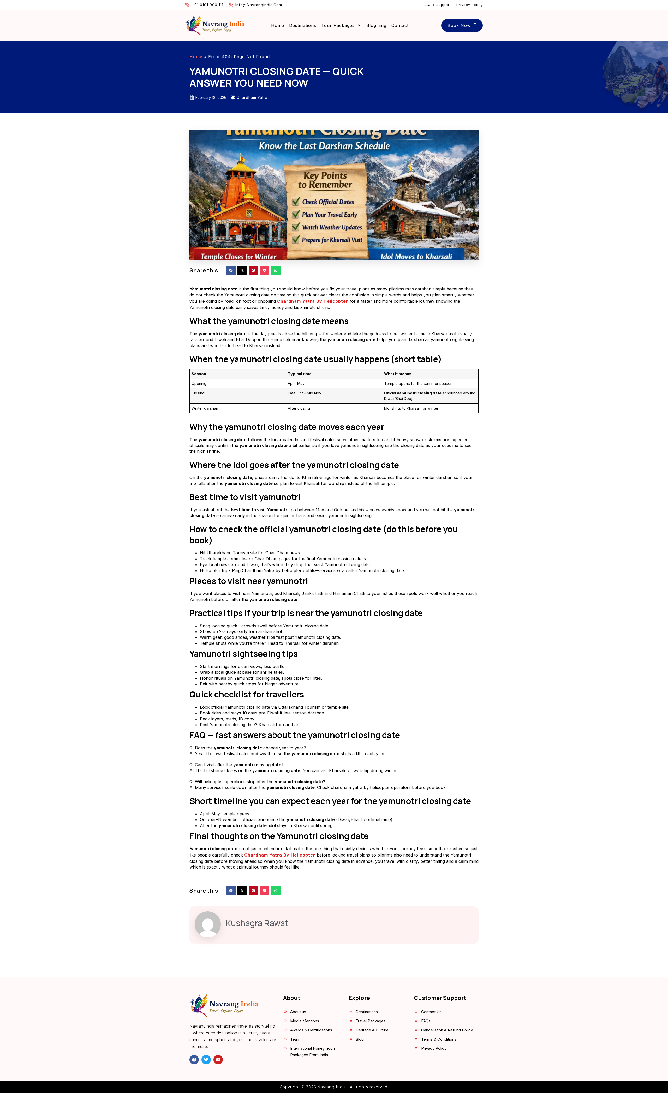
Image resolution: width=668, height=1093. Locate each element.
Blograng (376, 25)
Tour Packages (338, 25)
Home (277, 25)
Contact (400, 25)
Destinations (302, 25)
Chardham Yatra (252, 97)
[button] (231, 270)
